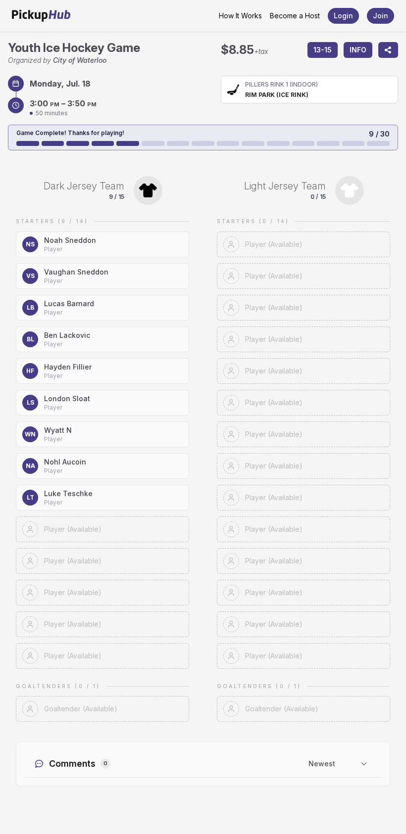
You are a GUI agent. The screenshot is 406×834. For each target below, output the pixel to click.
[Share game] (388, 50)
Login (343, 15)
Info (358, 50)
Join (380, 15)
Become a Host (295, 15)
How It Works (240, 15)
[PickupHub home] (41, 16)
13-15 (322, 50)
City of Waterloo (79, 60)
